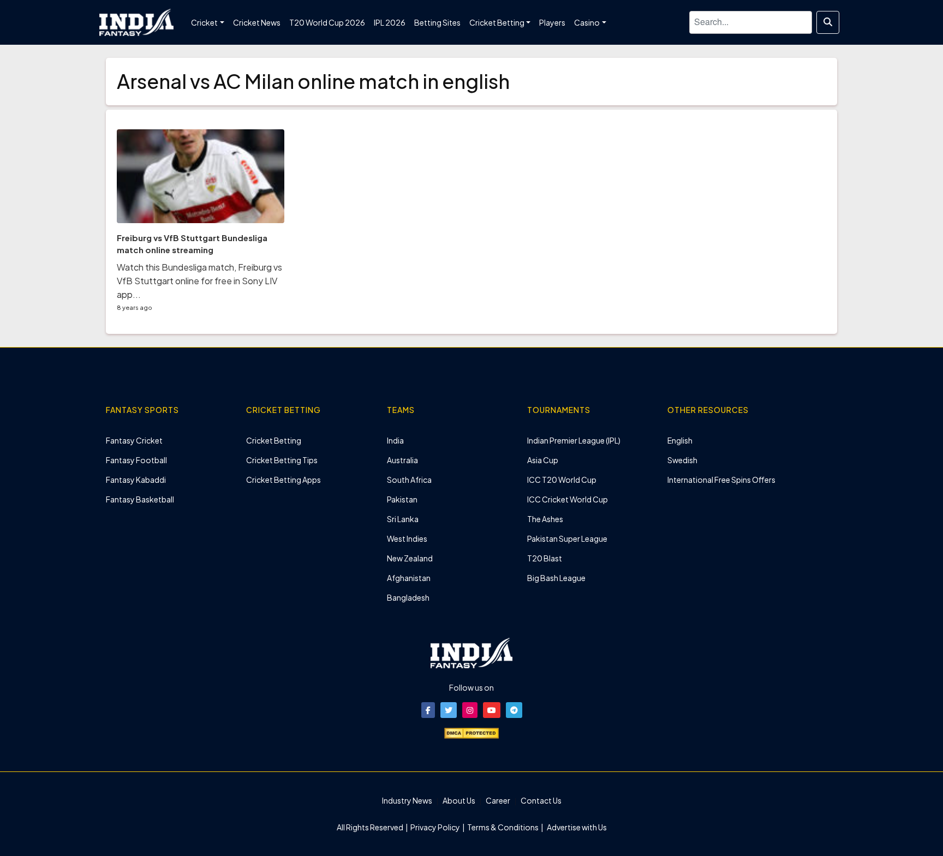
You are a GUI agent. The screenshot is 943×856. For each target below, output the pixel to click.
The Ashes (545, 519)
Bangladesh (408, 597)
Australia (402, 460)
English (680, 440)
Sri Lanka (403, 519)
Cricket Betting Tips (282, 460)
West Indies (407, 538)
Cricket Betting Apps (283, 479)
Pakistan (402, 499)
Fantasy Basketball (140, 499)
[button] (428, 710)
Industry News (407, 800)
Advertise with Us (576, 827)
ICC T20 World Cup (561, 479)
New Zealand (410, 558)
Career (498, 800)
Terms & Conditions (503, 827)
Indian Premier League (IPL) (573, 440)
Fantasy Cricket (134, 440)
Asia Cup (542, 460)
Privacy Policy (435, 827)
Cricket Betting (273, 440)
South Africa (409, 479)
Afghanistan (409, 578)
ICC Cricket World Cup (567, 499)
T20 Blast (544, 558)
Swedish (682, 460)
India (395, 440)
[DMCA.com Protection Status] (471, 732)
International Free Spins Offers (721, 479)
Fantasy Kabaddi (136, 479)
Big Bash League (556, 578)
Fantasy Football (136, 460)
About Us (459, 800)
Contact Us (541, 800)
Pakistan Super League (567, 538)
